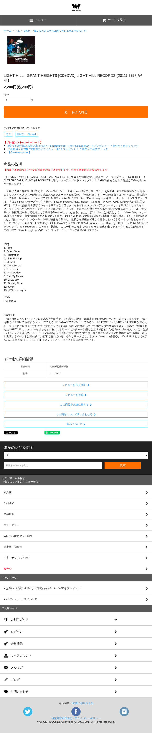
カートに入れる (76, 112)
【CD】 (8, 134)
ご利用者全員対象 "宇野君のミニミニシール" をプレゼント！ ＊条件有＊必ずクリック (58, 149)
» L (17, 30)
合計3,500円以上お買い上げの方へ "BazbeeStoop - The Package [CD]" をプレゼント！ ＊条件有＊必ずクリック (73, 145)
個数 (6, 94)
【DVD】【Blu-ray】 (26, 134)
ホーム (7, 30)
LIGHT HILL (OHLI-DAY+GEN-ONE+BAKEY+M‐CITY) (55, 30)
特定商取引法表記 (62, 718)
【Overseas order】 (19, 152)
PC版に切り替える (82, 703)
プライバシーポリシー (87, 718)
